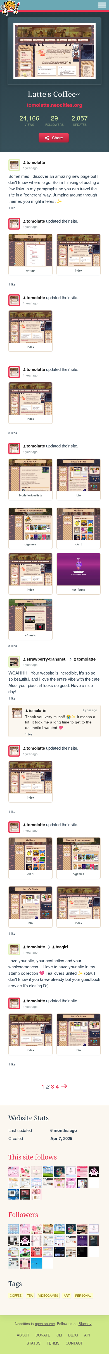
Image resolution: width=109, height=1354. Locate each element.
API (87, 1335)
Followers (23, 1214)
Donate (42, 1335)
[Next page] (64, 1086)
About (23, 1335)
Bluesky (85, 1323)
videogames (48, 1295)
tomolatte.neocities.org (54, 105)
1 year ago (30, 168)
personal (83, 1295)
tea (30, 1295)
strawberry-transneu (47, 659)
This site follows (32, 1157)
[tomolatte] (14, 223)
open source (45, 1323)
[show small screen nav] (102, 5)
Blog (73, 1335)
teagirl (62, 947)
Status (34, 1343)
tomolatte (36, 162)
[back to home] (10, 8)
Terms (53, 1343)
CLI (59, 1335)
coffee (16, 1295)
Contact (74, 1343)
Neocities (22, 1323)
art (67, 1295)
